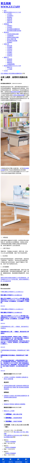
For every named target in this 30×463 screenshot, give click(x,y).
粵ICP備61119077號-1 (20, 432)
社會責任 (9, 27)
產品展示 (6, 32)
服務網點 (22, 404)
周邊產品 (9, 42)
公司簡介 (9, 14)
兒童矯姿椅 (10, 35)
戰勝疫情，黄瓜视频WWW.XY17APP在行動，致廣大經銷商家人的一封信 (15, 279)
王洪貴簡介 (10, 15)
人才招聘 (9, 69)
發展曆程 (9, 17)
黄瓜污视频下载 (11, 39)
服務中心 (6, 57)
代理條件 (9, 52)
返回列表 (8, 281)
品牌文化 (9, 20)
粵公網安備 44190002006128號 (13, 435)
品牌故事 (9, 19)
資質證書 (9, 22)
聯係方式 (9, 67)
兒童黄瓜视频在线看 (13, 34)
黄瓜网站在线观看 (12, 40)
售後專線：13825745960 (13, 421)
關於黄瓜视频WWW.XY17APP (12, 12)
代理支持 (9, 50)
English (6, 70)
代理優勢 (9, 47)
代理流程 (9, 54)
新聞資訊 (6, 24)
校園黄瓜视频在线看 (13, 37)
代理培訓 (9, 49)
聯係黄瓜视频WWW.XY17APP (12, 65)
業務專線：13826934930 (13, 418)
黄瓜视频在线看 (15, 91)
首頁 (5, 10)
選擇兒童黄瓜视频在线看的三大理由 (11, 277)
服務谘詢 (9, 62)
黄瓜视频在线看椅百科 (13, 29)
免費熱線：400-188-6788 (13, 414)
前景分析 (9, 45)
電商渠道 (9, 60)
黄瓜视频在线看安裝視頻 (14, 30)
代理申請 (9, 55)
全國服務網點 (11, 64)
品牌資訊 (9, 25)
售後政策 (9, 59)
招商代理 (6, 44)
